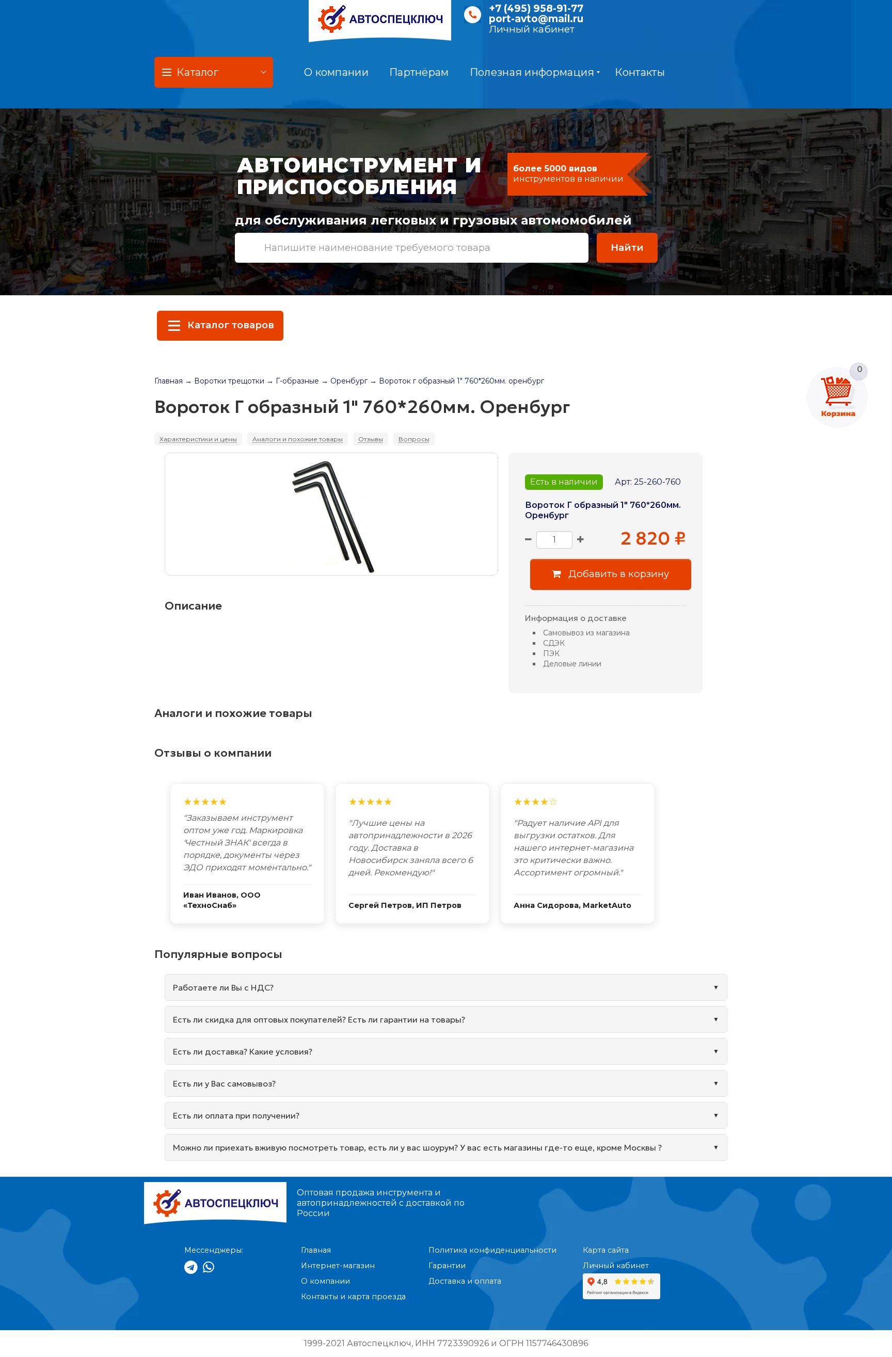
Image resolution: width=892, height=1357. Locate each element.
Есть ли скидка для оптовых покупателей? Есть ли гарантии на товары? (319, 1019)
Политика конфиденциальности (492, 1250)
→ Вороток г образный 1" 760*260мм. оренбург (457, 381)
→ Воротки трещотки (224, 381)
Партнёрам (419, 72)
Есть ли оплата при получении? (236, 1115)
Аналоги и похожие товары (297, 439)
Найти (627, 247)
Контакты (639, 72)
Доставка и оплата (464, 1281)
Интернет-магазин (338, 1265)
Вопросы (414, 439)
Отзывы (370, 439)
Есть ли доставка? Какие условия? (242, 1051)
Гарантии (447, 1265)
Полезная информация (532, 72)
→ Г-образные (292, 381)
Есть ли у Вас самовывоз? (224, 1083)
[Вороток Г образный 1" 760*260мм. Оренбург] (331, 514)
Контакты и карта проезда (353, 1296)
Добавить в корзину (617, 574)
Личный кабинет (532, 29)
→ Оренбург (344, 381)
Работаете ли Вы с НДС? (223, 987)
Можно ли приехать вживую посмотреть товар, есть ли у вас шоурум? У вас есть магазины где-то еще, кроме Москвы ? (417, 1147)
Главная (168, 381)
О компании (336, 72)
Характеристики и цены (198, 439)
